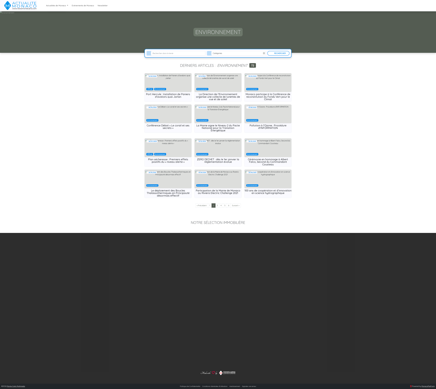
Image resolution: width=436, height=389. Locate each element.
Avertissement (234, 386)
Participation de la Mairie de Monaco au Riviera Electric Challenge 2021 (218, 192)
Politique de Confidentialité (190, 386)
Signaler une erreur (249, 386)
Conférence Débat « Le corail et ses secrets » (168, 127)
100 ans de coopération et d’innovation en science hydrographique (268, 192)
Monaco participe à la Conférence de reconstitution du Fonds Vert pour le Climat (268, 97)
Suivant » (235, 205)
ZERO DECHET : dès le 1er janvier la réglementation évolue (218, 160)
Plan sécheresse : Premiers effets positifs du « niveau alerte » (168, 160)
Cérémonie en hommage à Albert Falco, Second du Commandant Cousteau (268, 162)
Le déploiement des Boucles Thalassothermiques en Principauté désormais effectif (168, 193)
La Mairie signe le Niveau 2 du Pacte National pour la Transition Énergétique (218, 128)
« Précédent (202, 205)
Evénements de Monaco (83, 5)
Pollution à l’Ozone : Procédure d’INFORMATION (268, 127)
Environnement (160, 89)
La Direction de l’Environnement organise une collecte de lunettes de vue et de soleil (218, 97)
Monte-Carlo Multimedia (16, 386)
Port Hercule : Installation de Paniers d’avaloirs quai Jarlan (168, 95)
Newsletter (103, 5)
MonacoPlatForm (428, 386)
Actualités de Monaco (56, 5)
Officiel (149, 89)
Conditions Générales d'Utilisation (214, 386)
